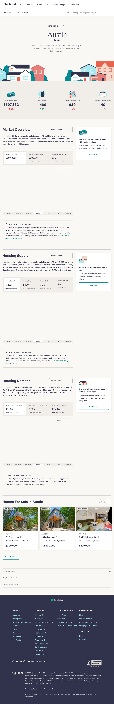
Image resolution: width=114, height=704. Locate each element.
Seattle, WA (40, 651)
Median (59, 169)
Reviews (39, 5)
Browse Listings (59, 5)
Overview (7, 13)
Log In (108, 5)
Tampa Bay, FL (41, 654)
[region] (57, 532)
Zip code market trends (10, 584)
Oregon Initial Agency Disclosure (76, 678)
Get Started (93, 154)
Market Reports (85, 619)
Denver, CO (39, 626)
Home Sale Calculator (88, 622)
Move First (61, 615)
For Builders (17, 636)
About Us (16, 615)
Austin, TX (39, 619)
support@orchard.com (38, 661)
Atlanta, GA (39, 615)
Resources (75, 5)
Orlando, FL (39, 636)
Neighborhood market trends (12, 578)
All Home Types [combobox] (57, 129)
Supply (16, 13)
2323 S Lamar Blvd (89, 537)
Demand (24, 13)
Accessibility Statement (82, 681)
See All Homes (10, 557)
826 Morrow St (14, 537)
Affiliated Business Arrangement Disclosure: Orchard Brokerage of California (63, 675)
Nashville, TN (40, 633)
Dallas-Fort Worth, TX (44, 622)
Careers (15, 633)
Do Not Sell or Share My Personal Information (42, 689)
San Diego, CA (41, 647)
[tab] (15, 158)
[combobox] (90, 12)
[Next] (108, 501)
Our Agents (17, 619)
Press (14, 629)
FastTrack (61, 619)
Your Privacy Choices (43, 683)
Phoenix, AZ (40, 640)
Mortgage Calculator (88, 626)
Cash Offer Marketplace (67, 626)
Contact (82, 639)
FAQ (47, 5)
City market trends (9, 571)
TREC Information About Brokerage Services (46, 678)
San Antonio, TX (41, 643)
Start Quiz (94, 285)
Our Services (25, 5)
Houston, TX (40, 629)
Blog (81, 615)
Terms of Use (59, 673)
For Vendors (17, 640)
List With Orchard (64, 622)
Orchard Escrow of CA (21, 622)
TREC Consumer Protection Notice (60, 681)
